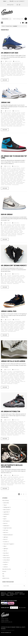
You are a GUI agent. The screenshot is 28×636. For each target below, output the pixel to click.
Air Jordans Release (15, 64)
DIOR (13, 226)
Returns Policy (19, 592)
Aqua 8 (4, 518)
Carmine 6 (5, 566)
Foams (5, 478)
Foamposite (4, 477)
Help (3, 576)
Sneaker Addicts (20, 70)
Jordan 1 (19, 226)
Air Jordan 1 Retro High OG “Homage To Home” (15, 169)
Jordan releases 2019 (9, 324)
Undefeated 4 (6, 514)
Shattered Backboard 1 (8, 534)
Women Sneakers (8, 184)
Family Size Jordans (7, 173)
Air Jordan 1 (9, 63)
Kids (3, 573)
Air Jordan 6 (9, 275)
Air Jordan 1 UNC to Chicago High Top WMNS (14, 157)
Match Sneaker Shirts (17, 68)
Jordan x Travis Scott (9, 230)
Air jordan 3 (8, 113)
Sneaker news (15, 232)
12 (2, 110)
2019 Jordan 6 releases (6, 112)
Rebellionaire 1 (6, 525)
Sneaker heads (9, 71)
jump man (7, 119)
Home (3, 26)
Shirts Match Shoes (12, 280)
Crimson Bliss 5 (6, 560)
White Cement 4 (6, 509)
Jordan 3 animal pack (11, 322)
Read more (5, 80)
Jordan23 (20, 67)
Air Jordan (4, 63)
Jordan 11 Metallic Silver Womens (13, 361)
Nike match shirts (17, 178)
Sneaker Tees (19, 73)
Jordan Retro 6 (14, 279)
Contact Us (10, 592)
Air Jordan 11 (10, 371)
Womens (4, 571)
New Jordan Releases (12, 69)
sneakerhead (3, 75)
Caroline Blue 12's (7, 172)
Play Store (23, 607)
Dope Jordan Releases (19, 172)
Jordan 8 (16, 422)
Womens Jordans (15, 184)
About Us (3, 592)
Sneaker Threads (12, 74)
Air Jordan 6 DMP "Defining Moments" (14, 265)
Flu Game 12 (6, 541)
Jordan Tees (15, 67)
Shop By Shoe (5, 18)
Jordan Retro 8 (12, 426)
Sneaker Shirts (13, 73)
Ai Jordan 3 (14, 112)
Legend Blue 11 (6, 512)
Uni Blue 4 (5, 564)
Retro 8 (21, 429)
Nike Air (20, 69)
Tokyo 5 (5, 505)
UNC (14, 183)
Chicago (13, 172)
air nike (17, 171)
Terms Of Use (9, 595)
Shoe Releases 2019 (10, 430)
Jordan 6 (9, 276)
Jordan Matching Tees (11, 277)
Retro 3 (16, 325)
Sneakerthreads (9, 75)
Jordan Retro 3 (16, 324)
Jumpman (5, 68)
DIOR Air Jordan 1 (7, 214)
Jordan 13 (3, 65)
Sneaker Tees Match (4, 74)
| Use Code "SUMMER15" (17, 1)
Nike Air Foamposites (10, 479)
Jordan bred (19, 276)
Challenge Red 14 (7, 507)
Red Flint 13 (5, 562)
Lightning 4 (5, 537)
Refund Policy (4, 594)
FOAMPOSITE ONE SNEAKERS (13, 477)
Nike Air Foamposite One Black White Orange (12, 466)
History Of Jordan (15, 114)
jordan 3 (5, 322)
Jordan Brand (7, 65)
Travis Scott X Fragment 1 (8, 544)
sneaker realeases (7, 73)
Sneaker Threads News (20, 74)
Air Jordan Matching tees (16, 63)
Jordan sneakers (10, 67)
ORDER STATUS (5, 578)
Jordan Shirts (3, 67)
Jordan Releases (22, 66)
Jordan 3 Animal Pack (8, 311)
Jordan (21, 64)
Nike (17, 69)
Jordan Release (15, 66)
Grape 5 (5, 516)
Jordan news (9, 66)
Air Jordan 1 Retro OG (5, 170)
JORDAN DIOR (6, 228)
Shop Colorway (5, 500)
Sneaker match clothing (17, 71)
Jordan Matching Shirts (15, 65)
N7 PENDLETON (4, 429)
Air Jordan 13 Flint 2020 (9, 53)
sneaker (7, 70)
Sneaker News (9, 26)
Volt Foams (5, 530)
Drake (2, 173)
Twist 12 (5, 550)
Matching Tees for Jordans (8, 120)
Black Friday (10, 372)
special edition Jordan (17, 75)
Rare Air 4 (5, 539)
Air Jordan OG (22, 170)
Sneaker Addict (13, 70)
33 (2, 273)
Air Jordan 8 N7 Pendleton (10, 411)
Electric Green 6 (6, 557)
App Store (15, 607)
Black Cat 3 (5, 532)
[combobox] (18, 19)
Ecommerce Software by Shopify (7, 630)
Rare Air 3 (5, 523)
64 (2, 319)
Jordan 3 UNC (5, 102)
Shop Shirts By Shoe (6, 569)
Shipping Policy (14, 594)
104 (3, 61)
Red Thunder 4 (6, 521)
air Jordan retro (8, 64)
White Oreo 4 (6, 555)
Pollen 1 (5, 546)
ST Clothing (15, 383)
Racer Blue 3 (6, 553)
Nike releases (16, 429)
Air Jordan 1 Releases (16, 168)
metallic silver (16, 378)
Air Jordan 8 (4, 421)
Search (2, 595)
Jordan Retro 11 (4, 375)
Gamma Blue (6, 502)
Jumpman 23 (10, 68)
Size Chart (22, 594)
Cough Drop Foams (7, 528)
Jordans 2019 (22, 324)
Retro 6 (6, 280)
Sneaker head (3, 71)
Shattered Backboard (9, 480)
